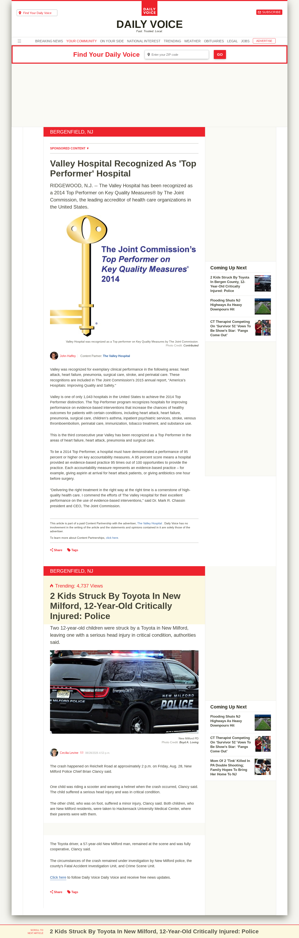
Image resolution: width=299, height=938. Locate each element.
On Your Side (112, 41)
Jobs (245, 41)
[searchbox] (40, 13)
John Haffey (68, 356)
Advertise (264, 40)
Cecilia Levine (69, 752)
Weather (192, 41)
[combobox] (37, 13)
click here (112, 537)
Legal (232, 41)
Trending (172, 41)
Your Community (81, 41)
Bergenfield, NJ (71, 132)
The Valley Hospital (116, 356)
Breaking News (49, 41)
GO (220, 54)
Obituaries (214, 41)
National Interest (143, 41)
